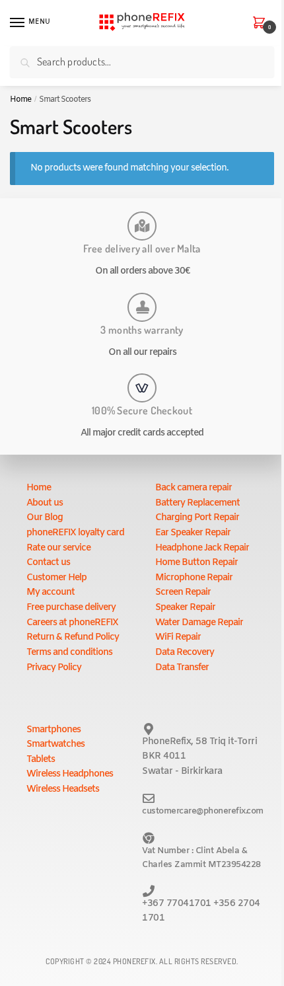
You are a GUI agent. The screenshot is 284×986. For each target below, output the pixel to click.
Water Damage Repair (199, 623)
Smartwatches (55, 744)
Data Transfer (182, 668)
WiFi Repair (178, 637)
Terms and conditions (69, 652)
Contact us (48, 562)
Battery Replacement (197, 503)
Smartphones (53, 730)
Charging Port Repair (197, 518)
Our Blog (44, 518)
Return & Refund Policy (72, 637)
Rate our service (58, 548)
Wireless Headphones (69, 774)
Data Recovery (184, 652)
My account (50, 592)
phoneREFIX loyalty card (75, 533)
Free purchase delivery (71, 607)
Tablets (40, 759)
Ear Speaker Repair (193, 533)
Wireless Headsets (62, 789)
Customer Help (56, 578)
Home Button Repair (196, 562)
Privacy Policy (53, 668)
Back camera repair (193, 488)
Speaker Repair (185, 607)
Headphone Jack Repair (202, 548)
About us (44, 503)
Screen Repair (183, 592)
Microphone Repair (193, 578)
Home (20, 100)
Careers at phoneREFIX (72, 623)
